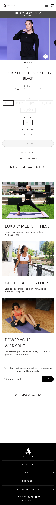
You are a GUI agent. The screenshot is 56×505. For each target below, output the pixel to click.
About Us (27, 464)
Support (27, 481)
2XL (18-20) (28, 110)
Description (28, 153)
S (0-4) (8, 103)
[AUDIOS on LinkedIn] (35, 497)
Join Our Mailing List (27, 489)
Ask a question (27, 158)
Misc (27, 473)
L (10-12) (32, 103)
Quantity (28, 130)
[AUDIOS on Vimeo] (39, 497)
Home (27, 67)
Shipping (18, 89)
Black (28, 122)
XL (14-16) (46, 103)
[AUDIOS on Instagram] (29, 497)
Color (28, 117)
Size (28, 98)
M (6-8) (19, 103)
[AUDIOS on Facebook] (32, 497)
